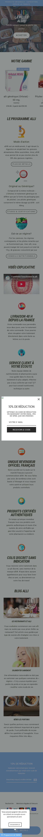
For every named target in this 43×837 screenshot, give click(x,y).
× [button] (28, 808)
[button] (18, 835)
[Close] (39, 399)
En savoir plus (15, 825)
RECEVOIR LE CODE (21, 429)
